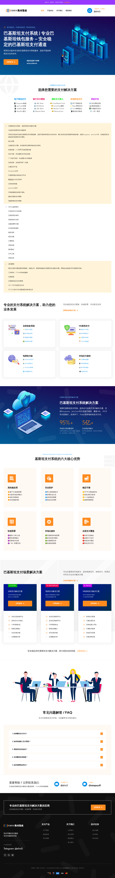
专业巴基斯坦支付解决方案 (54, 868)
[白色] (13, 823)
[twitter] (8, 855)
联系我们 (81, 868)
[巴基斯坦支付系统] (16, 7)
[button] (57, 733)
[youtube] (12, 855)
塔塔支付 (42, 868)
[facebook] (5, 855)
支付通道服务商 (73, 868)
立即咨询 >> (82, 651)
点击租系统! (66, 2)
